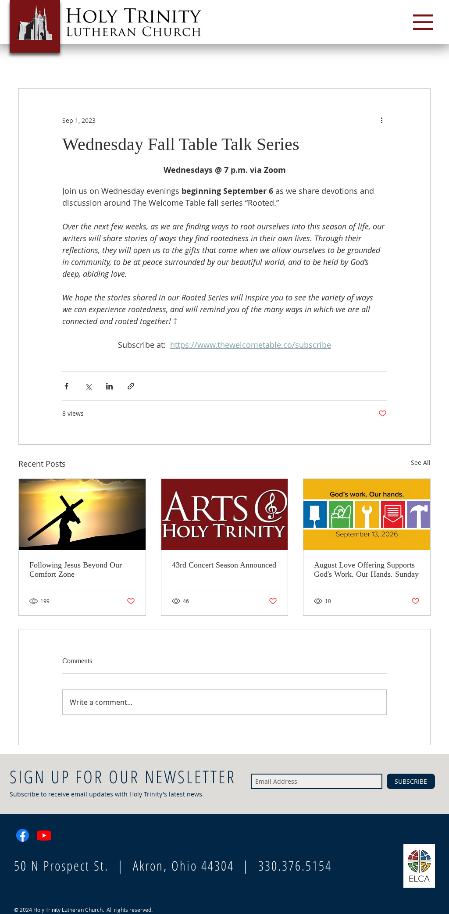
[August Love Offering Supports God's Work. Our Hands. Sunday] (366, 514)
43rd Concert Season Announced (224, 565)
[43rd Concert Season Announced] (224, 514)
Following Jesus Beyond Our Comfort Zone (75, 569)
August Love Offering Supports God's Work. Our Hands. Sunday (366, 569)
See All (421, 462)
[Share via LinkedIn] (109, 386)
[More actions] (381, 120)
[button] (423, 22)
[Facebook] (22, 835)
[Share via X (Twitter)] (88, 386)
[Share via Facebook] (66, 386)
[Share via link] (131, 386)
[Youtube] (44, 835)
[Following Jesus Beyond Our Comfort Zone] (82, 514)
